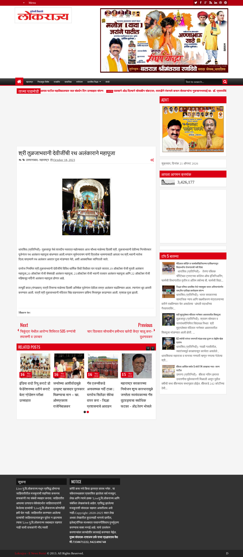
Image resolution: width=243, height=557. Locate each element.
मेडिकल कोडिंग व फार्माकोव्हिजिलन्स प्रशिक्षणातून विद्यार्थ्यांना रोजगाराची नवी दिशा (197, 265)
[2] (88, 412)
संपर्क (107, 81)
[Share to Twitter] (43, 356)
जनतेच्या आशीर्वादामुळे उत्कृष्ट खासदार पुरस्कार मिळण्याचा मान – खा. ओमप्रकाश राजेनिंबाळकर (68, 394)
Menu (32, 2)
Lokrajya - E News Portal (30, 553)
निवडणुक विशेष (43, 81)
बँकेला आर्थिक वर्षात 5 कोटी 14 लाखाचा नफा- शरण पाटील (198, 368)
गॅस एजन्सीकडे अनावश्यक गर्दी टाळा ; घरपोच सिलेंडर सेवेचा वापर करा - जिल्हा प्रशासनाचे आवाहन (100, 394)
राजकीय (57, 81)
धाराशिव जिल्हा (92, 81)
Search (225, 81)
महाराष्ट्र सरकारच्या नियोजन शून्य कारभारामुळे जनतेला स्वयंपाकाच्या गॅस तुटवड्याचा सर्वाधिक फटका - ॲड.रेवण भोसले (137, 394)
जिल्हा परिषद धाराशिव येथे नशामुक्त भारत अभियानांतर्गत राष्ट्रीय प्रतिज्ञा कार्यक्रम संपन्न (199, 288)
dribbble (220, 3)
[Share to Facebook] (39, 356)
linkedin (215, 3)
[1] (85, 412)
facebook (200, 3)
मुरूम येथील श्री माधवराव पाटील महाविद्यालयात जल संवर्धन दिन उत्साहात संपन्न (57, 91)
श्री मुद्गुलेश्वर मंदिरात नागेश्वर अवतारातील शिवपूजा (198, 314)
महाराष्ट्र (29, 81)
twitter (195, 3)
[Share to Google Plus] (47, 356)
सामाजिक (68, 81)
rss (210, 3)
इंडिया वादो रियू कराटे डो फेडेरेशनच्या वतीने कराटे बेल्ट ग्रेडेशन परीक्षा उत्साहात (34, 391)
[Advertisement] (86, 121)
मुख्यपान (19, 81)
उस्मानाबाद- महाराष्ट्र (37, 160)
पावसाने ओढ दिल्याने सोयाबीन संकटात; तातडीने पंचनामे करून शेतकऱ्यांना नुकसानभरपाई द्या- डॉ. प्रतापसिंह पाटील (169, 91)
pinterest (225, 3)
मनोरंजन (79, 81)
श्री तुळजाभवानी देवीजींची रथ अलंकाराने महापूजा (67, 152)
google (205, 3)
